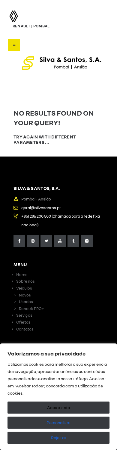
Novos (25, 295)
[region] (58, 396)
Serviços (24, 315)
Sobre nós (25, 281)
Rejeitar (58, 437)
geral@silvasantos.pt (41, 207)
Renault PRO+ (31, 308)
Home (22, 274)
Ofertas (23, 322)
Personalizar (58, 422)
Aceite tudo (58, 407)
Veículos (24, 288)
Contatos (25, 329)
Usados (26, 301)
